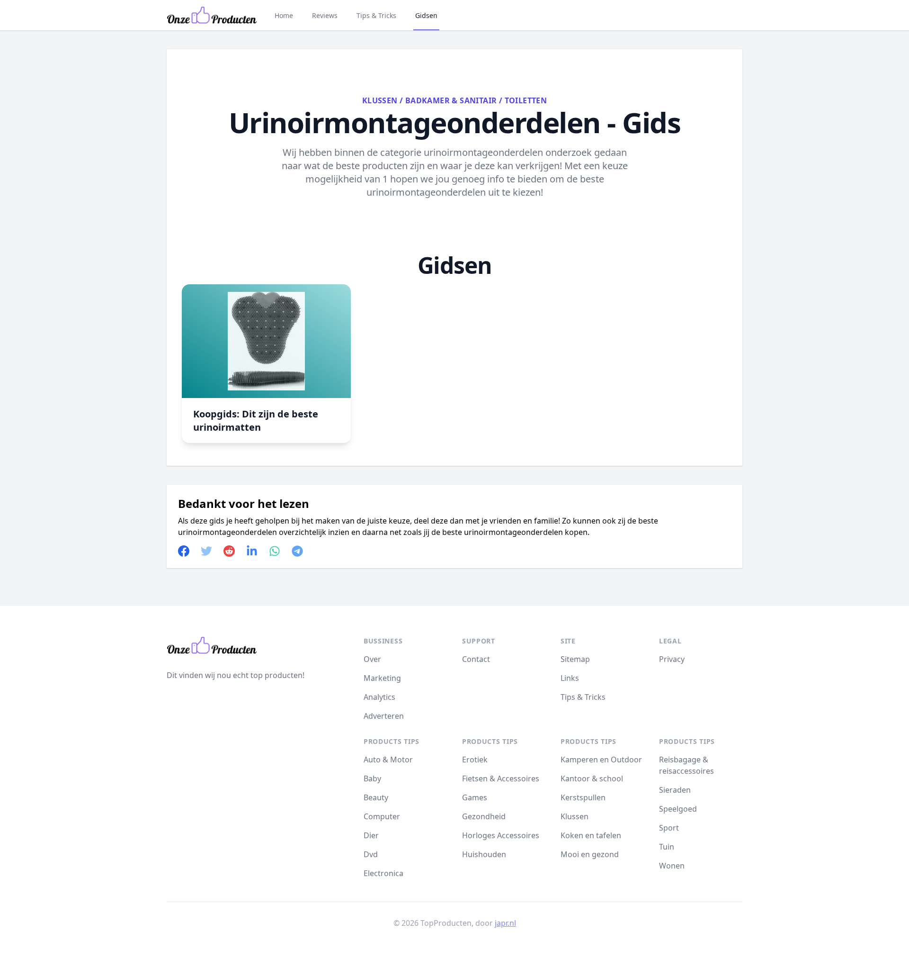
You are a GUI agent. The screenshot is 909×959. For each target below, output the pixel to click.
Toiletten (526, 100)
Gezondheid (484, 816)
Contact (476, 659)
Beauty (376, 797)
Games (474, 797)
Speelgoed (678, 809)
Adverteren (384, 716)
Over (372, 659)
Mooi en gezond (590, 854)
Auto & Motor (388, 759)
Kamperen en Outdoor (601, 759)
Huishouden (484, 854)
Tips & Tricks (376, 15)
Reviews (325, 15)
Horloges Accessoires (500, 835)
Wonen (672, 865)
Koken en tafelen (591, 835)
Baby (372, 778)
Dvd (371, 854)
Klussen (380, 100)
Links (570, 678)
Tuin (666, 846)
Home (284, 15)
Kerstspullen (583, 797)
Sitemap (575, 659)
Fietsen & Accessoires (500, 778)
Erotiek (475, 759)
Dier (371, 835)
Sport (669, 828)
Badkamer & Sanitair (451, 100)
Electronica (383, 873)
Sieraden (675, 790)
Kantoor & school (592, 778)
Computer (382, 816)
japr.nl (505, 923)
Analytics (379, 697)
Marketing (382, 678)
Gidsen (426, 15)
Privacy (672, 659)
